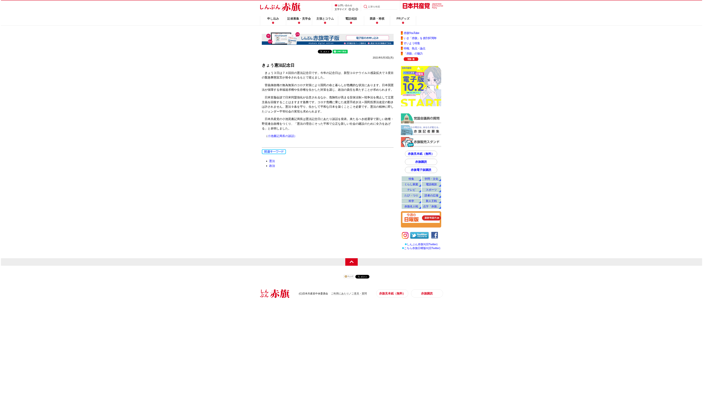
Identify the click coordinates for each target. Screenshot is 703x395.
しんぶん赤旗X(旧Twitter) (422, 244)
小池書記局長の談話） (282, 136)
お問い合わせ (345, 5)
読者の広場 (431, 195)
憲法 (272, 161)
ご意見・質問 (359, 293)
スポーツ (431, 189)
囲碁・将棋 (377, 18)
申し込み (273, 18)
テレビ (411, 189)
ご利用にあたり (340, 293)
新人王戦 (431, 200)
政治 (272, 165)
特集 (411, 178)
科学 (411, 200)
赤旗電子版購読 (421, 169)
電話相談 (351, 18)
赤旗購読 (421, 161)
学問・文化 (431, 178)
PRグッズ (403, 18)
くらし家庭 (411, 184)
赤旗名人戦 (411, 206)
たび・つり (411, 195)
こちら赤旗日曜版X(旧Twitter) (422, 248)
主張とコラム (325, 18)
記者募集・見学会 (299, 18)
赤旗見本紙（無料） (421, 153)
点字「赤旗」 (431, 206)
